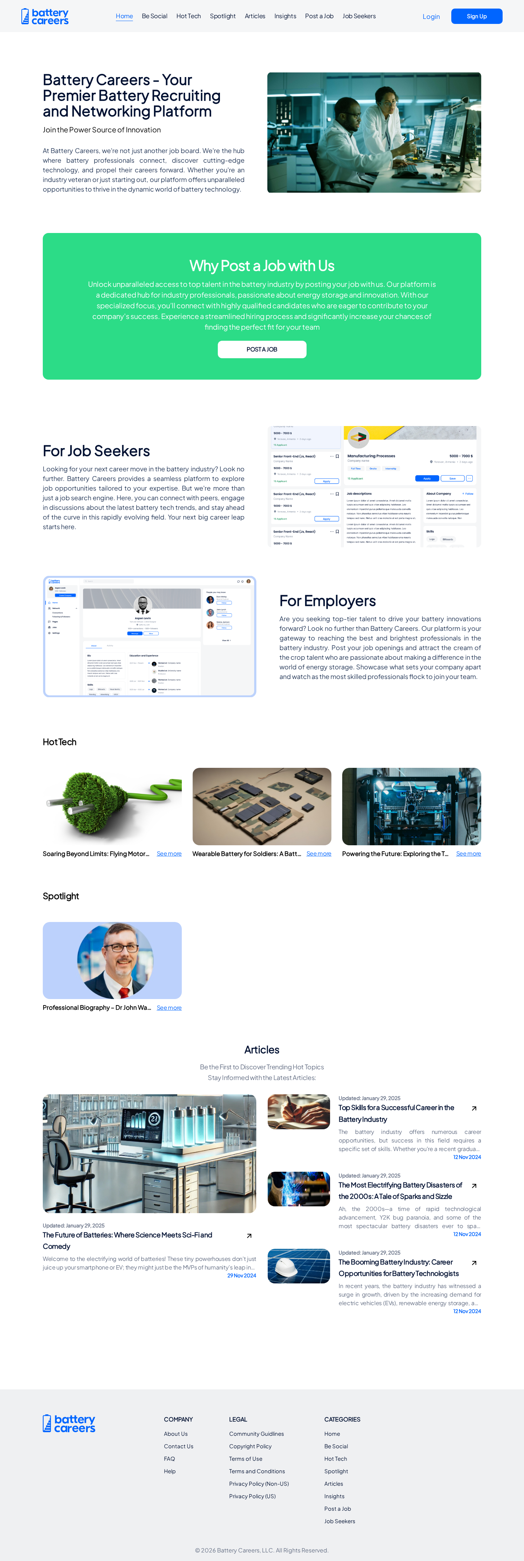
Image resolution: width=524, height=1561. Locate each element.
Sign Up (477, 15)
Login (431, 16)
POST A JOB (262, 349)
